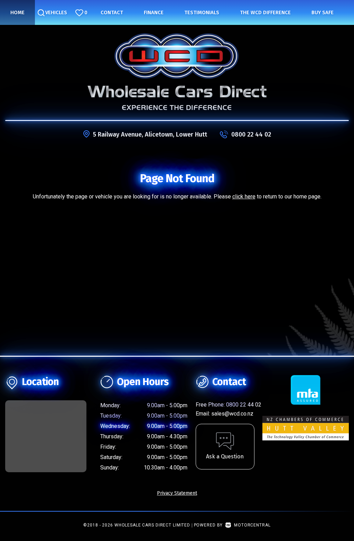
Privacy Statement (177, 493)
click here (243, 196)
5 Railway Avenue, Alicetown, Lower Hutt (150, 134)
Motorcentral (252, 525)
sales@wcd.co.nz (232, 413)
